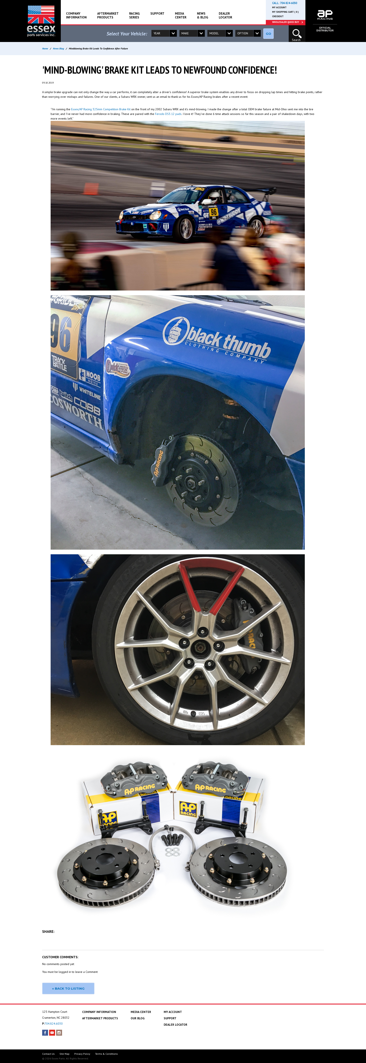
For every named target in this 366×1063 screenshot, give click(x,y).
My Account (279, 7)
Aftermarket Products (108, 15)
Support (157, 13)
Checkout (278, 16)
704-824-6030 (288, 3)
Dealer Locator (225, 15)
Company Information (76, 15)
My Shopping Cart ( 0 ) (285, 11)
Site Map (64, 1053)
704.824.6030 (53, 1023)
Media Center (180, 15)
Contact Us (48, 1053)
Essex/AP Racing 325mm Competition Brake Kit (100, 109)
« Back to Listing (68, 988)
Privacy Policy (82, 1053)
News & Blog (202, 15)
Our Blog (137, 1018)
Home (45, 48)
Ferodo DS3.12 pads (168, 114)
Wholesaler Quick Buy (285, 22)
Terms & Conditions (106, 1053)
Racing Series (134, 15)
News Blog (58, 48)
